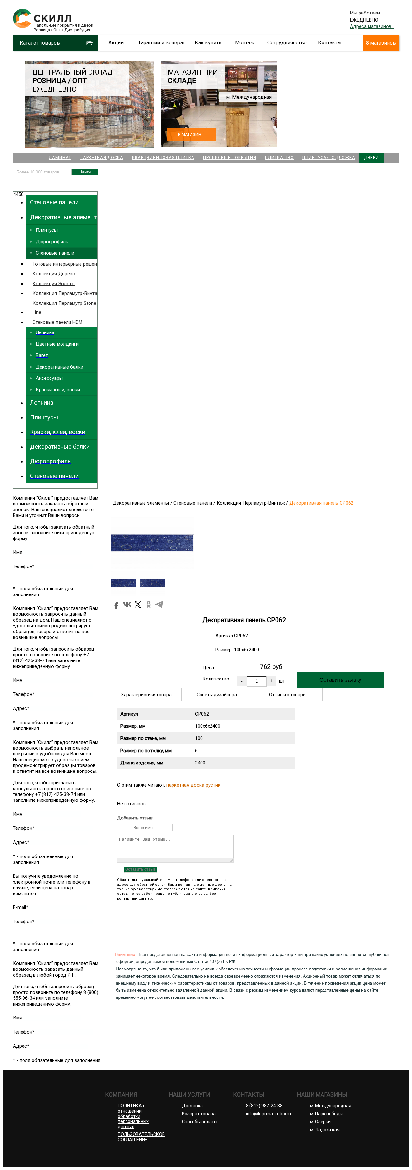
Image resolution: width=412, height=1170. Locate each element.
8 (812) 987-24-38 (264, 1105)
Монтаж (244, 43)
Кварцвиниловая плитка (163, 157)
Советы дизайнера (217, 694)
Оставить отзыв (140, 869)
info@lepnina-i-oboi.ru (268, 1113)
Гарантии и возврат (162, 43)
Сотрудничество (287, 43)
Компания (121, 1094)
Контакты (330, 43)
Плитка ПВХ (279, 157)
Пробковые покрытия (229, 157)
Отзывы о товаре (287, 694)
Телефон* (23, 566)
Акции (116, 43)
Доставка (192, 1105)
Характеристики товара (146, 694)
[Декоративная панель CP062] (152, 567)
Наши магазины (322, 1094)
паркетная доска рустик (193, 785)
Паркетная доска (101, 157)
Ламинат (60, 157)
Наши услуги (189, 1094)
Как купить (208, 43)
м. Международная (330, 1105)
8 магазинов (381, 43)
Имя (17, 552)
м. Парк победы (326, 1113)
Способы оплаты (199, 1121)
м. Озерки (320, 1121)
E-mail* (20, 907)
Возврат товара (199, 1113)
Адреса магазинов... (372, 26)
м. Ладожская (325, 1129)
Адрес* (21, 708)
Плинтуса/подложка (328, 157)
